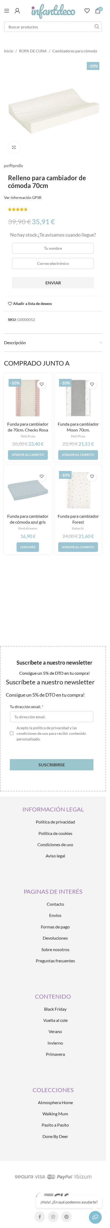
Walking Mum (55, 1113)
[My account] (17, 10)
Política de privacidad (55, 821)
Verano (55, 1031)
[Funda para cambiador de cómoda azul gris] (28, 490)
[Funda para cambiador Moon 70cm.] (78, 398)
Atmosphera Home (55, 1102)
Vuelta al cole (55, 1020)
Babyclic (78, 528)
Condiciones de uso (55, 844)
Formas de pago (55, 926)
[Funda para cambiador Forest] (78, 490)
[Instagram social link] (53, 1216)
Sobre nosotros (55, 949)
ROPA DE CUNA (33, 51)
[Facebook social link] (39, 1216)
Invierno (55, 1042)
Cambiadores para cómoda (74, 51)
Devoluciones (55, 937)
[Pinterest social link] (66, 1216)
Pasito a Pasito (55, 1124)
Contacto (55, 904)
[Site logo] (53, 10)
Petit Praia (28, 436)
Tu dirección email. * (27, 706)
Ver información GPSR (22, 197)
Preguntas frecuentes (55, 960)
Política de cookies (55, 833)
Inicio (8, 51)
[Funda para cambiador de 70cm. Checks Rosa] (28, 398)
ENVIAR (53, 282)
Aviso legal (55, 855)
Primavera (55, 1054)
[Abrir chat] (95, 1217)
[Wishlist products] (87, 10)
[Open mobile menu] (6, 10)
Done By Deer (55, 1136)
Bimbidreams (27, 528)
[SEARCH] (96, 26)
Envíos (55, 915)
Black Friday (55, 1008)
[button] (28, 455)
